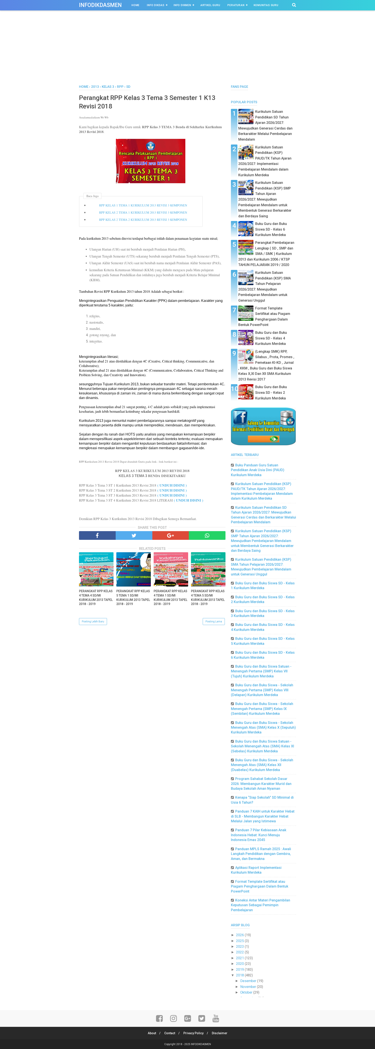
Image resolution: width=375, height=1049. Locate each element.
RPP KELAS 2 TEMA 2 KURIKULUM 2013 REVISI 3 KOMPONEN (143, 220)
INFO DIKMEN (182, 5)
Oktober (246, 992)
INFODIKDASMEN (100, 5)
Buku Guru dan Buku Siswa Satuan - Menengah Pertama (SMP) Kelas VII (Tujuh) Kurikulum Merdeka (261, 671)
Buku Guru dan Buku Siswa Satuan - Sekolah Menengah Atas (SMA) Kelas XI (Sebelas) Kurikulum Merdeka (262, 746)
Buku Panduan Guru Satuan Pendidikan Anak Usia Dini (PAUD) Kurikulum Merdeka (257, 470)
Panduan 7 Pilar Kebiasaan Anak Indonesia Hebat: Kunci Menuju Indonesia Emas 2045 (258, 835)
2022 (240, 952)
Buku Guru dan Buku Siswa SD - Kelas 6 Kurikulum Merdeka (271, 229)
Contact (169, 1033)
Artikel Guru (210, 5)
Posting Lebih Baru (93, 621)
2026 (240, 935)
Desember (248, 981)
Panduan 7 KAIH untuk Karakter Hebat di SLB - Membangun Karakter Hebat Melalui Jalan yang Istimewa (262, 816)
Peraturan (235, 5)
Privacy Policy (193, 1033)
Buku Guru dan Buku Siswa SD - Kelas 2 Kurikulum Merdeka (271, 392)
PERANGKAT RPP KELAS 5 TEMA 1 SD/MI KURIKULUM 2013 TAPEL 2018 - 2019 (133, 597)
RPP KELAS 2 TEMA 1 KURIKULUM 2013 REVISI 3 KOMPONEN (143, 212)
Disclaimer (219, 1033)
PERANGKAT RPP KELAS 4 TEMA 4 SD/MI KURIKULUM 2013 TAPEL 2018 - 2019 (96, 597)
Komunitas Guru (266, 5)
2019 (240, 970)
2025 (240, 941)
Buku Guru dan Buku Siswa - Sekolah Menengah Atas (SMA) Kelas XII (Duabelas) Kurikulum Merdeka (262, 765)
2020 (240, 964)
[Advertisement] (187, 52)
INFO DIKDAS (155, 5)
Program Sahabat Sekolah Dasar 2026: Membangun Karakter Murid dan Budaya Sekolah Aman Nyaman (261, 784)
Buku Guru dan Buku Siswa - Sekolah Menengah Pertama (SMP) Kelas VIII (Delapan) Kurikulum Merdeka (262, 690)
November (248, 987)
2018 (240, 975)
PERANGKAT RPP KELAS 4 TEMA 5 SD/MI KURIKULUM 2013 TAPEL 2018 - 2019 (208, 597)
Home (136, 5)
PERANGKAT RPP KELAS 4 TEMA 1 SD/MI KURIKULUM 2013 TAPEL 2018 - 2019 (170, 597)
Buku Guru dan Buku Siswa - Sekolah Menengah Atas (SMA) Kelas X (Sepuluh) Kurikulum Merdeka (263, 728)
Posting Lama (214, 621)
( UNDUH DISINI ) (172, 485)
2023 (240, 946)
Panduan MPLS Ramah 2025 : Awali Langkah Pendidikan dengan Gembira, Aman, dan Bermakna (261, 854)
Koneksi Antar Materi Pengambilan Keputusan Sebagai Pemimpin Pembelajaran (260, 905)
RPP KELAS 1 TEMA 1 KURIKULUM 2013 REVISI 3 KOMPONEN (143, 205)
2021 (240, 958)
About (152, 1033)
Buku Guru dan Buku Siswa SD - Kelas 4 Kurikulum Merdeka (271, 338)
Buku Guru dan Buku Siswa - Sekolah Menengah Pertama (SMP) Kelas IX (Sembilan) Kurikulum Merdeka (262, 709)
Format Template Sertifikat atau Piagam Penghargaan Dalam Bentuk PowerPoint (259, 886)
